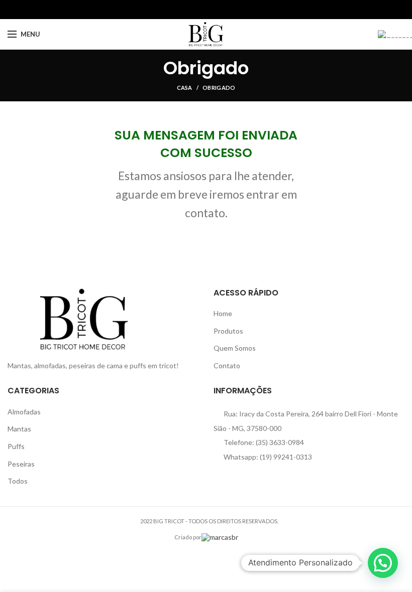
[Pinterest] (206, 9)
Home (223, 313)
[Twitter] (194, 9)
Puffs (16, 446)
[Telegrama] (229, 9)
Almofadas (24, 411)
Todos (18, 481)
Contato (227, 365)
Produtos (228, 331)
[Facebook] (183, 9)
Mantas (19, 428)
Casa (184, 87)
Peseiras (21, 464)
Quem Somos (235, 348)
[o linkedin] (218, 9)
